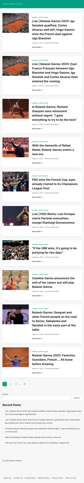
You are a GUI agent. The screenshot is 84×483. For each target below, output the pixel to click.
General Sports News (40, 17)
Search (5, 394)
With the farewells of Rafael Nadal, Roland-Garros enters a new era (53, 150)
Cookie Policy (30, 478)
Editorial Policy (44, 478)
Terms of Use (70, 478)
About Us (7, 478)
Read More (37, 47)
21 (25, 384)
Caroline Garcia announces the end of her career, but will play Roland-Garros (53, 282)
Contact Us (18, 478)
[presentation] (15, 23)
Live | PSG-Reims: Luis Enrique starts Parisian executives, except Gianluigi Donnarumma (53, 218)
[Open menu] (80, 4)
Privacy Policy (57, 478)
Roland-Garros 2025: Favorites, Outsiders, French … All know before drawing (54, 360)
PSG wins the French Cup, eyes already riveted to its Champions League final (55, 184)
